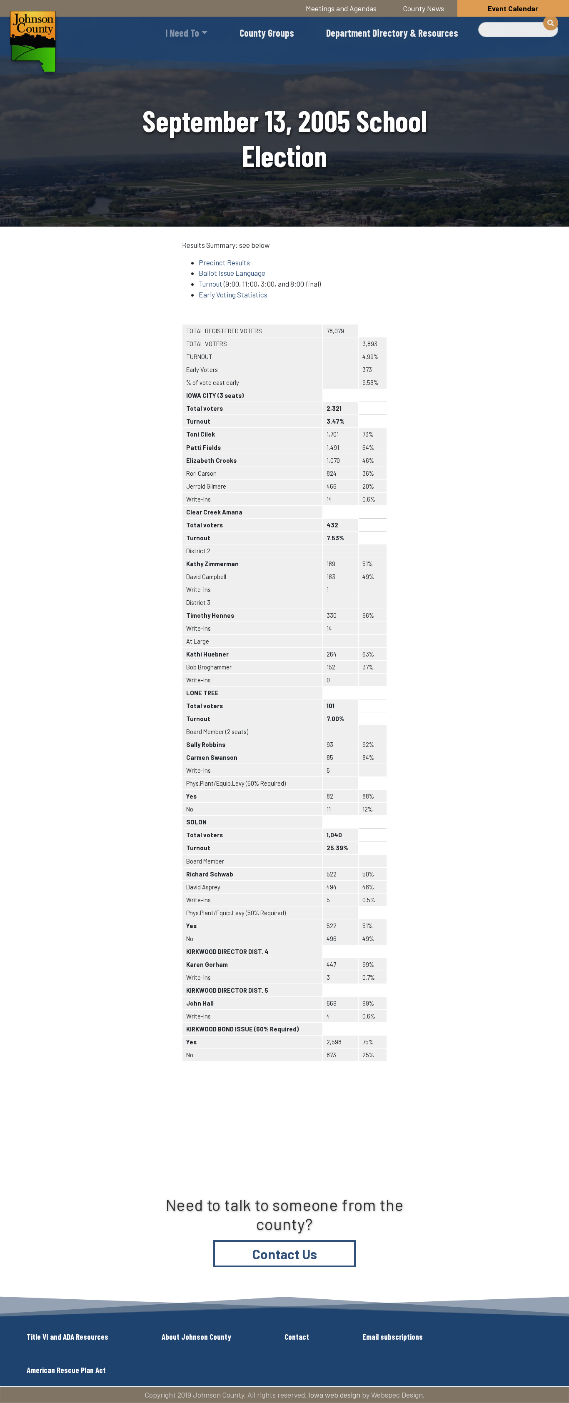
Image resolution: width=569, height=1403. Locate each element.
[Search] (550, 22)
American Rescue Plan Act (66, 1370)
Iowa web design (334, 1394)
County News (423, 8)
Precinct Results (224, 262)
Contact (296, 1336)
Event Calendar (513, 8)
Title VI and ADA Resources (67, 1336)
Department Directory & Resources (392, 33)
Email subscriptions (392, 1336)
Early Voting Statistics (233, 294)
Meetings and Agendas (341, 8)
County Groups (267, 33)
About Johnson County (196, 1336)
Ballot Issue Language (232, 273)
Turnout (210, 284)
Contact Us (284, 1254)
